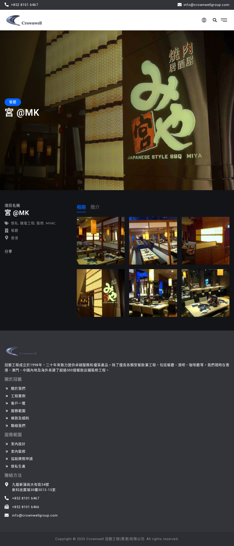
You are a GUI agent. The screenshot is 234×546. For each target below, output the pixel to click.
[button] (214, 20)
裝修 (40, 223)
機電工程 (27, 223)
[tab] (81, 208)
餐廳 (14, 230)
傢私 (14, 223)
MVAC (51, 223)
